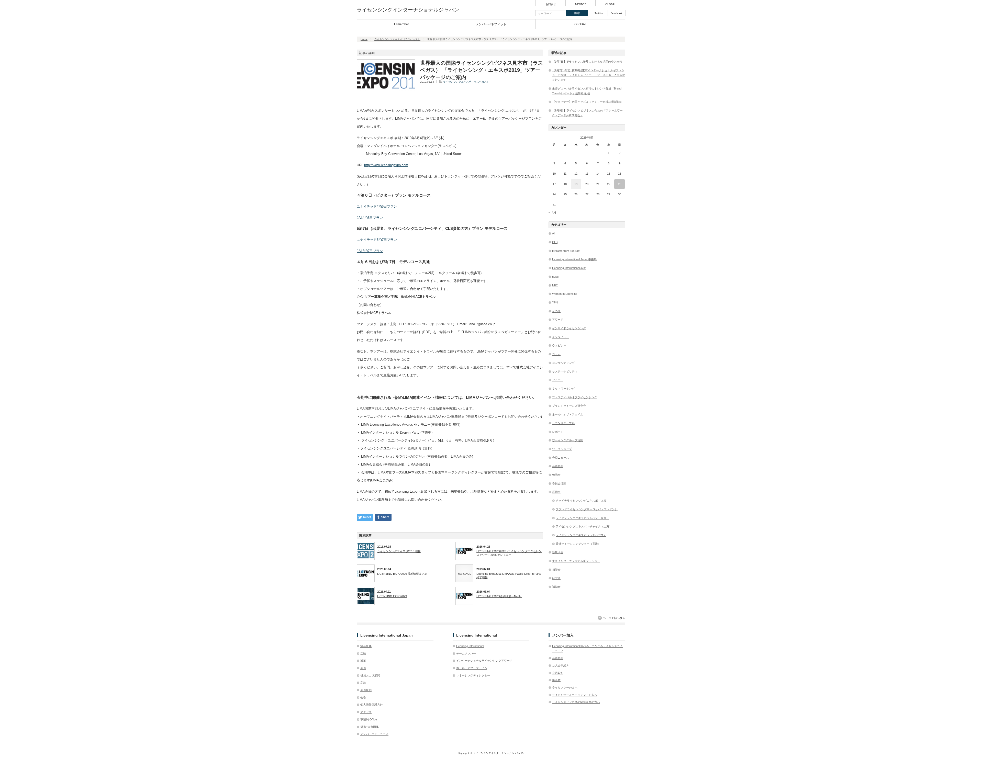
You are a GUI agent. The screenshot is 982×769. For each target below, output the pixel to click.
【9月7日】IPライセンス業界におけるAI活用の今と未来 (587, 61)
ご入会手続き (560, 665)
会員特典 (557, 466)
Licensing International (470, 646)
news (555, 276)
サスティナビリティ (564, 371)
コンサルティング (563, 362)
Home (364, 39)
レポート (557, 431)
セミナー (557, 379)
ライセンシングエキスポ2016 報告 (399, 551)
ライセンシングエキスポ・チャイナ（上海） (584, 526)
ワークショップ (562, 448)
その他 (556, 311)
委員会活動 (559, 483)
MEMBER (580, 4)
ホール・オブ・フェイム (567, 414)
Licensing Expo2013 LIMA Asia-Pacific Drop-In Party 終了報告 (509, 575)
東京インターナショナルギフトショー (576, 560)
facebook (617, 13)
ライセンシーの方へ (564, 687)
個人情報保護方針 (371, 704)
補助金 (556, 586)
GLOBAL (610, 4)
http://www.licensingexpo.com (386, 165)
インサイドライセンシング (569, 328)
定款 (363, 682)
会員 (363, 668)
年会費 (556, 680)
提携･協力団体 (369, 726)
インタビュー (560, 336)
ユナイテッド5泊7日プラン (377, 240)
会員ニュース (560, 457)
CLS (554, 242)
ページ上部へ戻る (614, 617)
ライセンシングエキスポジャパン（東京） (582, 517)
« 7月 (552, 212)
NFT (555, 285)
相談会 (556, 569)
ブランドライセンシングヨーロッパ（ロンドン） (587, 509)
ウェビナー (559, 345)
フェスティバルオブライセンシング (574, 397)
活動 (363, 653)
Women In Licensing (564, 293)
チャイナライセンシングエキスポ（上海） (582, 500)
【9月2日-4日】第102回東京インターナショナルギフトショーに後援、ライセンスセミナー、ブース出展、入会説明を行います (588, 75)
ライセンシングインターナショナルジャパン (408, 10)
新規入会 (557, 552)
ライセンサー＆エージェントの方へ (574, 694)
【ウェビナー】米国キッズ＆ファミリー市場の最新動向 (587, 101)
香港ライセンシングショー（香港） (578, 543)
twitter (599, 13)
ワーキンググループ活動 (567, 440)
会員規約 (366, 690)
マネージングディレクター (473, 675)
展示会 (556, 491)
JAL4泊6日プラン (370, 218)
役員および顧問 (370, 675)
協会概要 (366, 646)
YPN (555, 302)
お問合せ (551, 4)
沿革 (363, 660)
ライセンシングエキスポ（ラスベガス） (397, 39)
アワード (557, 319)
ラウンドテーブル (563, 423)
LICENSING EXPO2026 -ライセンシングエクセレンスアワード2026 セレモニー (509, 553)
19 (575, 184)
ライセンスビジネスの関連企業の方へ (576, 702)
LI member (401, 24)
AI (553, 233)
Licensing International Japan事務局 (574, 259)
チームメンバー (466, 653)
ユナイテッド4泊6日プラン (377, 206)
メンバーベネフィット (491, 24)
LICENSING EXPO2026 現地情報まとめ (402, 573)
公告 (363, 697)
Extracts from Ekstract (566, 250)
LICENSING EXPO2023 (392, 596)
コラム (556, 354)
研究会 (556, 578)
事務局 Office (368, 719)
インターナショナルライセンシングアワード (484, 660)
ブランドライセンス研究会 (569, 405)
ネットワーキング (563, 388)
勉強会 (556, 474)
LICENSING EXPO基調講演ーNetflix (499, 596)
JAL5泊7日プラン (370, 251)
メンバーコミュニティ (374, 734)
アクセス (366, 712)
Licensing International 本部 (569, 267)
